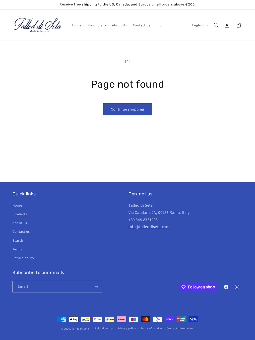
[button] (97, 25)
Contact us (21, 231)
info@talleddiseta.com (149, 226)
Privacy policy (127, 328)
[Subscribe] (96, 286)
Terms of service (151, 328)
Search (17, 240)
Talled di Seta (80, 328)
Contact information (180, 328)
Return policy (23, 258)
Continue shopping (127, 109)
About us (19, 223)
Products (19, 214)
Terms (17, 249)
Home (17, 205)
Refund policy (104, 328)
